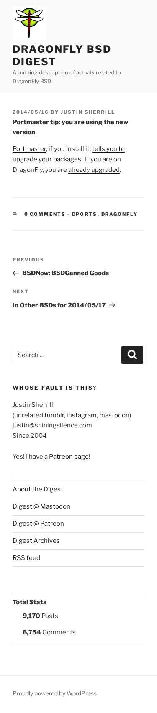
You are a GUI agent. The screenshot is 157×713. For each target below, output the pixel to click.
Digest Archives (36, 540)
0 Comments (45, 214)
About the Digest (38, 489)
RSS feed (26, 558)
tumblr (54, 415)
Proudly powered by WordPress (55, 693)
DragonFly (119, 214)
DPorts (85, 214)
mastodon (114, 415)
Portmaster (29, 149)
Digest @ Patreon (38, 523)
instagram (82, 415)
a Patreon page (66, 456)
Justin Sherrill (88, 112)
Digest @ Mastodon (41, 506)
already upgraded (94, 170)
